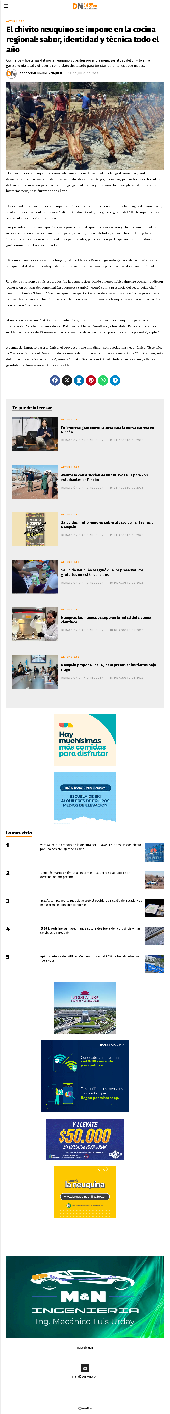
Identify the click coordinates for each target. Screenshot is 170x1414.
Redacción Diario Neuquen (41, 73)
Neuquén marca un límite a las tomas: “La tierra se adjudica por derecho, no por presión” (85, 875)
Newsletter (85, 1348)
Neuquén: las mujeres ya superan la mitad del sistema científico (106, 620)
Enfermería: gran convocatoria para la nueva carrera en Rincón (107, 430)
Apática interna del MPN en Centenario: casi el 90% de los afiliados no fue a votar (89, 958)
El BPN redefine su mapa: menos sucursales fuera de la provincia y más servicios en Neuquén (90, 930)
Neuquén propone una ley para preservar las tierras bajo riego (108, 667)
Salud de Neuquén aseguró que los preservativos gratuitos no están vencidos (102, 572)
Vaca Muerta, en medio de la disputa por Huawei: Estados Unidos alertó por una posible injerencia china (90, 847)
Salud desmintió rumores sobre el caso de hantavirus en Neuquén (108, 525)
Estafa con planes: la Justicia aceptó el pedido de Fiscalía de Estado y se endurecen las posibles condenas (91, 903)
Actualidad (15, 21)
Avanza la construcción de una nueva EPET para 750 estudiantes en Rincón (104, 477)
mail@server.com (85, 1376)
